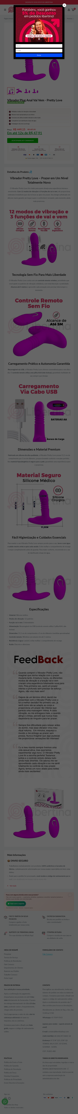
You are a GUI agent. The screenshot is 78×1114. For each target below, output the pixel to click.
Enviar (39, 55)
